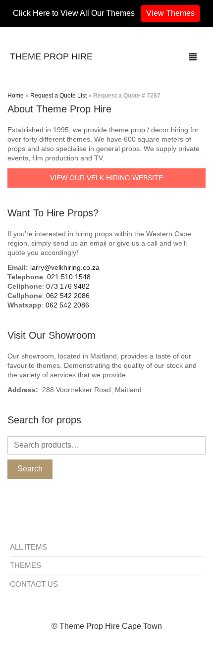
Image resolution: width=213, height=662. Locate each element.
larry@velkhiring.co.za (65, 267)
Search (30, 468)
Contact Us (34, 584)
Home (15, 95)
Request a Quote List (58, 95)
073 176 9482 (68, 286)
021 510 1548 (69, 277)
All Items (28, 547)
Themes (25, 565)
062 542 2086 (68, 296)
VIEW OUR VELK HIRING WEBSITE (106, 178)
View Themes (170, 13)
